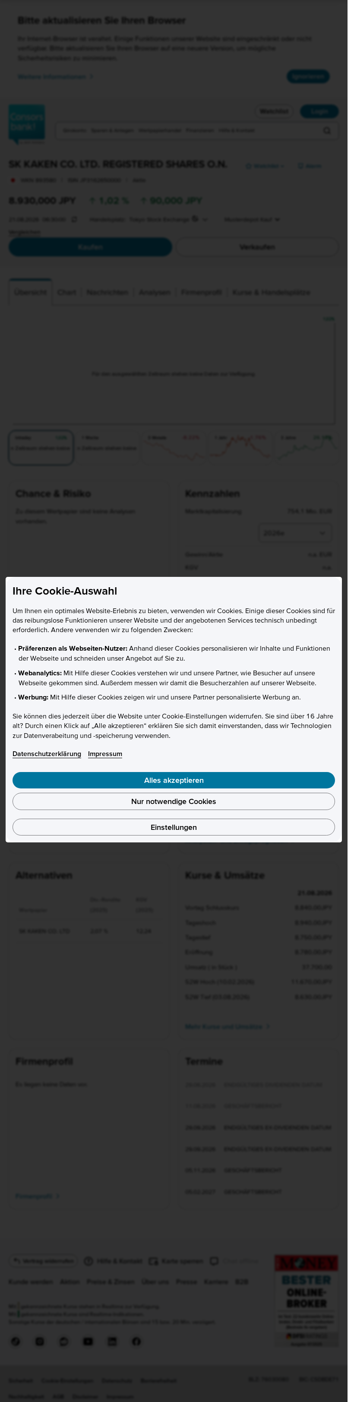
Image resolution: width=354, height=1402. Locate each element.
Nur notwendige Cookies (173, 801)
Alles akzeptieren (174, 780)
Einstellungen (174, 827)
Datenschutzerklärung (47, 753)
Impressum (105, 753)
